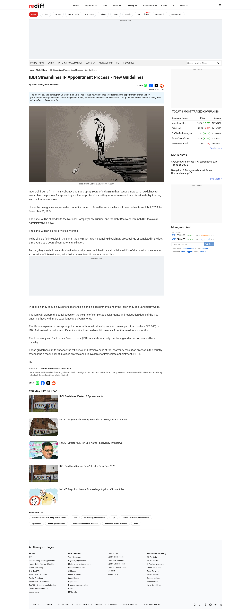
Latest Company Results (38, 589)
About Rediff (34, 604)
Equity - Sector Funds (116, 560)
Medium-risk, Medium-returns (79, 564)
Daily (38, 561)
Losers (115, 14)
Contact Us (113, 604)
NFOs (70, 589)
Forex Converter (153, 571)
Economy (90, 63)
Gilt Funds (72, 571)
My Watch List (152, 561)
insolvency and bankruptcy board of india (49, 517)
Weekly (44, 561)
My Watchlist (176, 14)
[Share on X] (200, 604)
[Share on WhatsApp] (195, 604)
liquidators (36, 524)
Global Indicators (154, 568)
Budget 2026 (113, 574)
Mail (105, 5)
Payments (90, 5)
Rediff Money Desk (40, 84)
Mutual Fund (106, 63)
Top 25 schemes (74, 557)
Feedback (98, 604)
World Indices (152, 582)
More (182, 5)
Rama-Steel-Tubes (180, 138)
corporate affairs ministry (116, 524)
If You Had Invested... (155, 564)
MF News (111, 571)
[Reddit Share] (161, 85)
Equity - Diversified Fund (117, 567)
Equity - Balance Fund (116, 564)
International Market (70, 63)
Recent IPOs (33, 575)
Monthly (51, 561)
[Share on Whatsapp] (145, 85)
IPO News (43, 575)
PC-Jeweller (177, 128)
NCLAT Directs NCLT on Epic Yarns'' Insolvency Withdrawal (91, 442)
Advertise (48, 604)
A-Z (30, 557)
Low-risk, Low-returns (76, 568)
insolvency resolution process (85, 524)
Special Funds (73, 578)
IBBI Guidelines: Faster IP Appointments (81, 396)
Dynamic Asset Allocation (78, 585)
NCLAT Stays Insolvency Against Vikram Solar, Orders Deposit (93, 419)
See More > (216, 148)
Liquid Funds (73, 582)
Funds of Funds (74, 575)
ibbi (75, 517)
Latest (51, 63)
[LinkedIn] (221, 604)
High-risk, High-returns (77, 561)
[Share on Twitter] (156, 85)
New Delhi (54, 84)
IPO (117, 63)
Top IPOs (36, 571)
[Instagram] (210, 604)
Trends (128, 14)
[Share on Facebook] (151, 85)
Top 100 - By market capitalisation (42, 585)
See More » (216, 178)
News (115, 5)
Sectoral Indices (153, 578)
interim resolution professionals (136, 517)
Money (131, 5)
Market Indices (152, 575)
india (136, 524)
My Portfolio (160, 14)
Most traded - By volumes (39, 582)
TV (172, 5)
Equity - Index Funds (115, 557)
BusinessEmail (149, 5)
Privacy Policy (63, 604)
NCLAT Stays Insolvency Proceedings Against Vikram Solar (91, 489)
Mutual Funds (73, 14)
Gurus (164, 5)
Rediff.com (134, 604)
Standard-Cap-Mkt (180, 143)
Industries (128, 63)
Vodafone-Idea (179, 123)
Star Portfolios (143, 14)
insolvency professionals (94, 517)
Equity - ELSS (113, 553)
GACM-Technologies (182, 133)
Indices (45, 14)
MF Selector (72, 592)
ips (114, 517)
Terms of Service (82, 604)
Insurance (89, 14)
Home (76, 5)
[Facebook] (205, 604)
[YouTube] (216, 604)
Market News (37, 63)
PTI (37, 368)
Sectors (58, 14)
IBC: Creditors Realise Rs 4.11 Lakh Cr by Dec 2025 (87, 466)
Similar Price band (36, 578)
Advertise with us (154, 585)
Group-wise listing (36, 568)
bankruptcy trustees (56, 524)
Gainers (103, 14)
